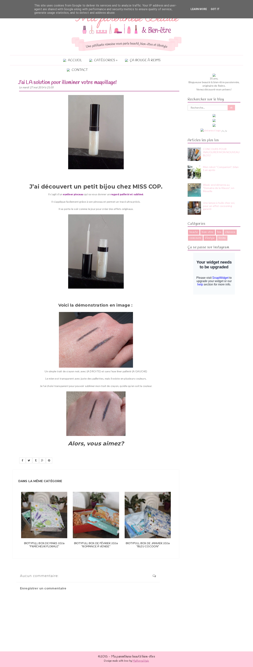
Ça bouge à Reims (145, 60)
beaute (193, 232)
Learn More (199, 9)
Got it (215, 9)
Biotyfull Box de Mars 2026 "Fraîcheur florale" (44, 545)
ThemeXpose (232, 664)
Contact (80, 70)
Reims (222, 238)
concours (195, 238)
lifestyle (210, 238)
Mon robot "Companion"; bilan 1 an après (221, 168)
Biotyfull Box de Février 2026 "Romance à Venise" (96, 545)
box (219, 232)
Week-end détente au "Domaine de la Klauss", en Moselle (218, 188)
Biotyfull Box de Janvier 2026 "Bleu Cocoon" (148, 545)
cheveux (230, 232)
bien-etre (208, 232)
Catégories (104, 60)
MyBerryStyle (140, 661)
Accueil (75, 60)
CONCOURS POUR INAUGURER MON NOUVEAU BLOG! (221, 152)
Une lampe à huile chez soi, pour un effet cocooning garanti (219, 206)
